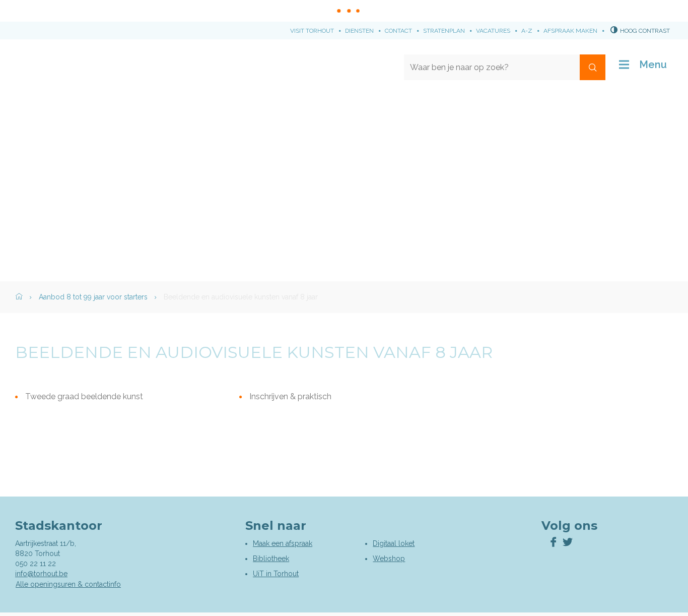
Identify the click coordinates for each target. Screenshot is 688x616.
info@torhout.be (41, 574)
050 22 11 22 (35, 564)
